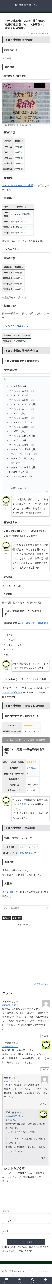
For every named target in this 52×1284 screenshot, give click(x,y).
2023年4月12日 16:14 (12, 1081)
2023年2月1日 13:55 (10, 1005)
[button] (47, 908)
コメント (8, 1181)
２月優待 (30, 768)
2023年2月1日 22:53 (10, 1047)
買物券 (7, 918)
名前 (5, 1211)
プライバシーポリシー (38, 1271)
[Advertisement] (26, 952)
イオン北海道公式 (27, 853)
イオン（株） (9, 892)
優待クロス (26, 804)
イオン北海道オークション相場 (17, 185)
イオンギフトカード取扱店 (32, 623)
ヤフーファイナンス (28, 847)
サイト (5, 1231)
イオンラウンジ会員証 (15, 326)
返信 (46, 1036)
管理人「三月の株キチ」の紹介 (13, 1273)
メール (7, 1221)
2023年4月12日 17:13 (14, 1116)
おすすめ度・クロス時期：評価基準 (27, 740)
